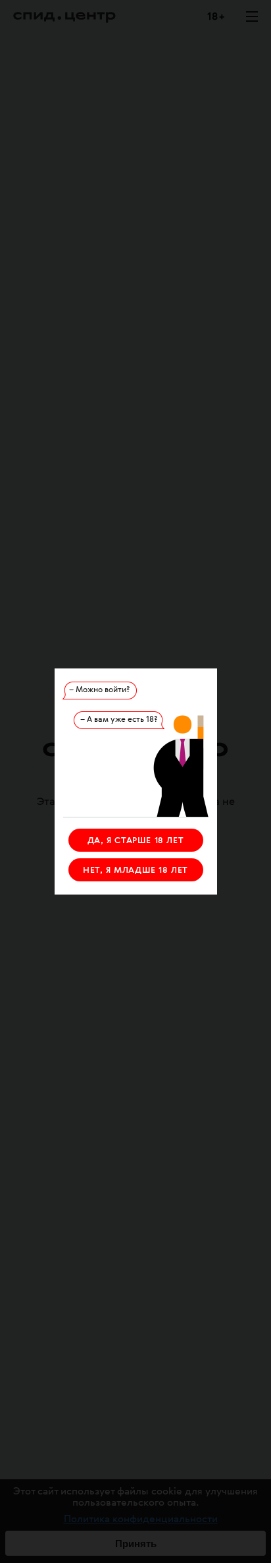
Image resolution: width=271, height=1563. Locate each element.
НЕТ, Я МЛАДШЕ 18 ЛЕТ (135, 870)
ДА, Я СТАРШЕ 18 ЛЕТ (135, 841)
